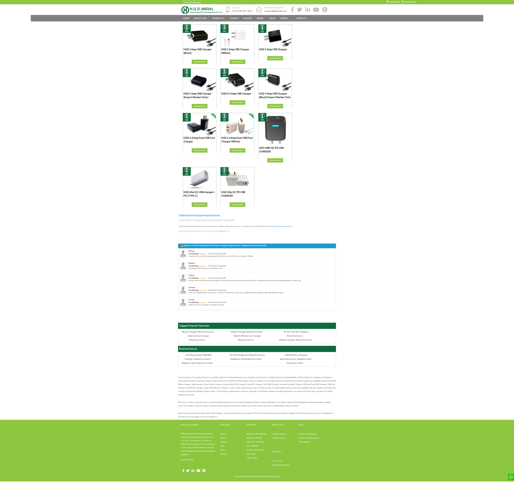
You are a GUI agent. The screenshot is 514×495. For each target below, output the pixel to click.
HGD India (394, 2)
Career (284, 18)
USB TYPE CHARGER (255, 442)
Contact (301, 18)
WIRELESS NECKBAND (256, 434)
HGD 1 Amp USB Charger (273, 49)
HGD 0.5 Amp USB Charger (236, 93)
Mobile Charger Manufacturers (295, 340)
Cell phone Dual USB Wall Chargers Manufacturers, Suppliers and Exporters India (197, 359)
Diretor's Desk (278, 438)
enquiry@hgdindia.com (221, 231)
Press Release (304, 442)
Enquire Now (199, 62)
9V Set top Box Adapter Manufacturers (296, 334)
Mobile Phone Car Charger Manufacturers (247, 338)
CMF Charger (252, 458)
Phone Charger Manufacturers (198, 332)
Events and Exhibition (307, 434)
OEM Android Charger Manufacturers (279, 226)
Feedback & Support (281, 465)
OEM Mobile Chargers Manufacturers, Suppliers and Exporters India (295, 359)
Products (218, 18)
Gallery (247, 18)
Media (260, 18)
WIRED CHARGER (254, 438)
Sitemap (223, 454)
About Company (279, 434)
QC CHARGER (252, 446)
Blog (272, 18)
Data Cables (251, 454)
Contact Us (277, 461)
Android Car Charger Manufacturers (198, 338)
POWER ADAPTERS (255, 450)
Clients (234, 18)
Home (186, 18)
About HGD (200, 18)
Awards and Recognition (308, 438)
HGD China (410, 2)
